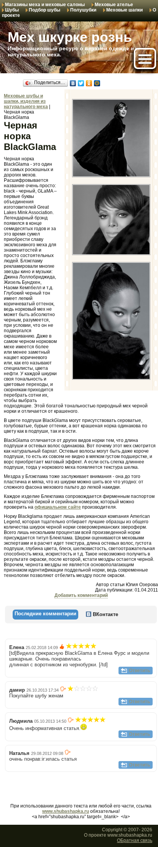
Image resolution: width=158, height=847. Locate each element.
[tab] (45, 615)
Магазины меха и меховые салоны (45, 4)
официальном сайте (58, 507)
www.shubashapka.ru (65, 811)
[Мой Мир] (97, 83)
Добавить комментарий (81, 595)
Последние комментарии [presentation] (45, 613)
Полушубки (83, 10)
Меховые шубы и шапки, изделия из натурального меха (26, 101)
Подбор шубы (44, 10)
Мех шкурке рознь (70, 37)
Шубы (12, 10)
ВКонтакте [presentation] (104, 614)
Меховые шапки (124, 10)
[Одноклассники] (89, 83)
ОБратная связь (134, 840)
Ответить (139, 670)
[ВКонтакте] (73, 83)
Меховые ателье (114, 4)
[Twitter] (81, 83)
